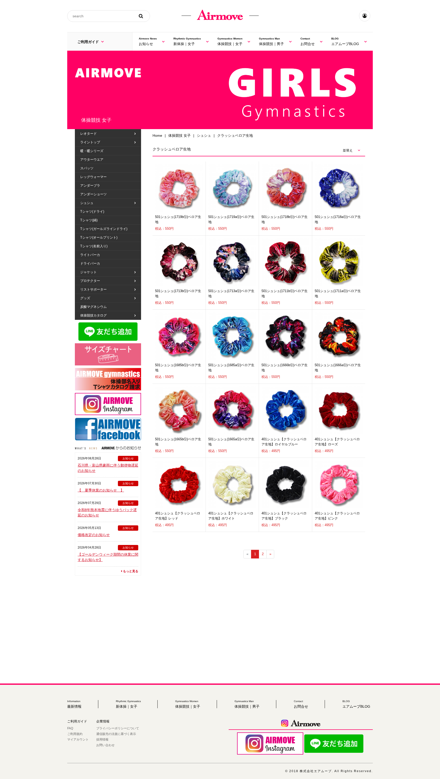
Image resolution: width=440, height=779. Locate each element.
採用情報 (102, 739)
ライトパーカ (90, 255)
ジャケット (88, 272)
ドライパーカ (90, 263)
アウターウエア (91, 159)
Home (157, 135)
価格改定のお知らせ (94, 535)
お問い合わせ (105, 745)
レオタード (88, 133)
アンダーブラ (90, 185)
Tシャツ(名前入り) (93, 246)
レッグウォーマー (93, 177)
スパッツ (86, 168)
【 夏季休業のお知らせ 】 (101, 490)
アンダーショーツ (93, 194)
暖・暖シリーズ (91, 151)
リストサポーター (93, 289)
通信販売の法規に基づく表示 (116, 733)
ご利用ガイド (88, 42)
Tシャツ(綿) (89, 220)
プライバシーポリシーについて (117, 728)
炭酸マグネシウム (93, 307)
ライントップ (90, 142)
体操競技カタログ (93, 315)
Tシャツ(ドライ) (92, 211)
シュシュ (204, 135)
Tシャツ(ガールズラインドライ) (103, 229)
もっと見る (130, 571)
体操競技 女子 (179, 135)
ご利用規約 (74, 733)
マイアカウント (78, 739)
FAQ (70, 728)
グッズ (85, 298)
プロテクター (90, 281)
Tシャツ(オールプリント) (98, 237)
